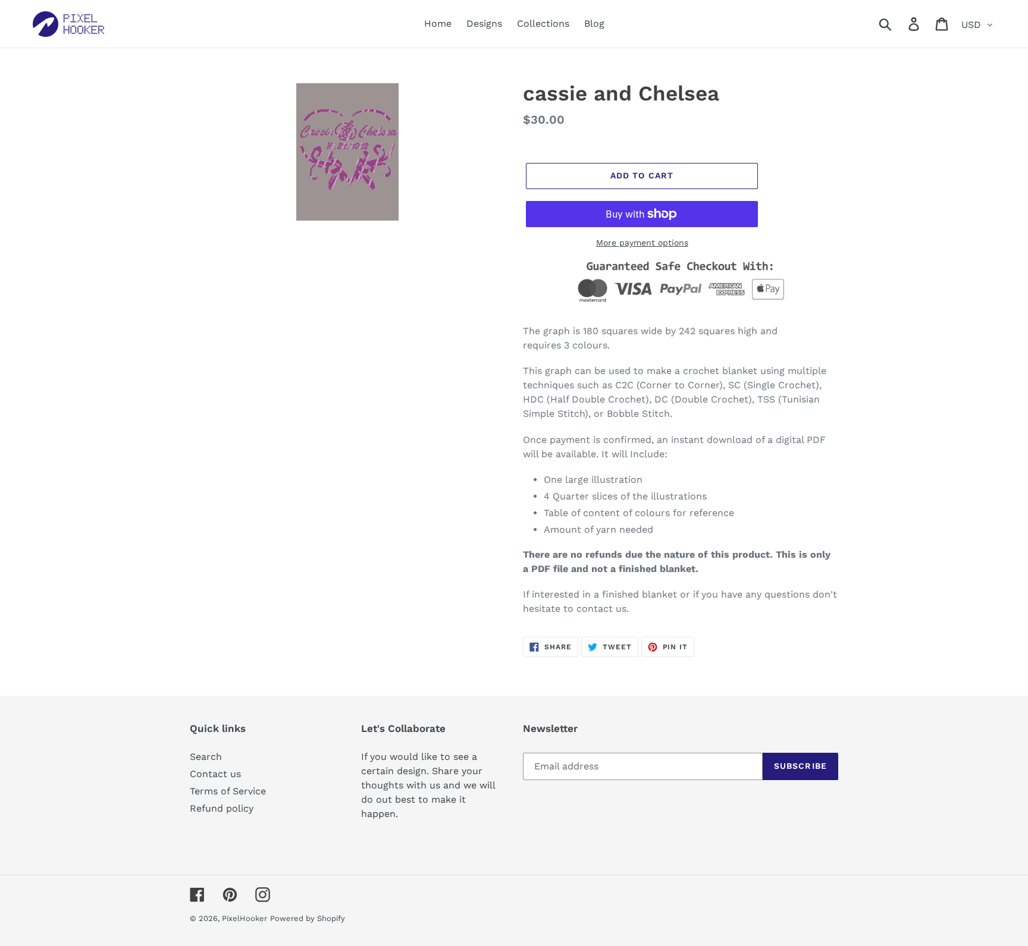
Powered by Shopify (307, 918)
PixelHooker (244, 918)
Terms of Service (228, 791)
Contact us (215, 774)
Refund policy (221, 808)
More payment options (642, 242)
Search (206, 756)
